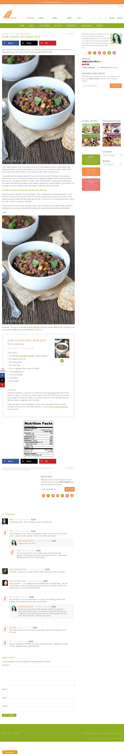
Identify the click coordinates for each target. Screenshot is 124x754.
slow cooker (52, 393)
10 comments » (70, 34)
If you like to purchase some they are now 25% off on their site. (24, 190)
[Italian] (98, 62)
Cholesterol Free (8, 468)
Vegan (20, 470)
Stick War (12, 627)
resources (71, 25)
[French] (93, 62)
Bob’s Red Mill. (34, 327)
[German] (95, 62)
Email (4, 698)
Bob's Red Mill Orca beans (25, 356)
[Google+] (62, 496)
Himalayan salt (18, 371)
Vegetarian (26, 470)
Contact (16, 734)
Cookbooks (86, 25)
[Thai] (88, 64)
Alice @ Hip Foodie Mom (17, 581)
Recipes (58, 25)
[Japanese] (100, 62)
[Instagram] (67, 496)
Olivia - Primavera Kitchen (18, 569)
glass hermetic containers (59, 407)
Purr (120, 736)
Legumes (46, 468)
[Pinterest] (57, 496)
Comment (6, 665)
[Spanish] (85, 64)
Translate (114, 67)
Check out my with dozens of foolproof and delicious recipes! (62, 2)
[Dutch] (88, 62)
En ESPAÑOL (44, 25)
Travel (99, 25)
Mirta (11, 519)
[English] (90, 62)
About (32, 25)
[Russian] (83, 64)
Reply (33, 519)
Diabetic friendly (28, 468)
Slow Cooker (9, 470)
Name (4, 689)
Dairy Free (18, 468)
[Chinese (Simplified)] (83, 62)
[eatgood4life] (91, 146)
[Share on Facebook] (2, 375)
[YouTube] (72, 496)
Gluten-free (38, 468)
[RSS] (43, 496)
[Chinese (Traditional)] (85, 62)
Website (5, 706)
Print (62, 364)
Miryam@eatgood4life (26, 541)
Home (22, 25)
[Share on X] (2, 380)
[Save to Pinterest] (2, 385)
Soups (16, 470)
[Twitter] (53, 496)
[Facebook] (48, 496)
